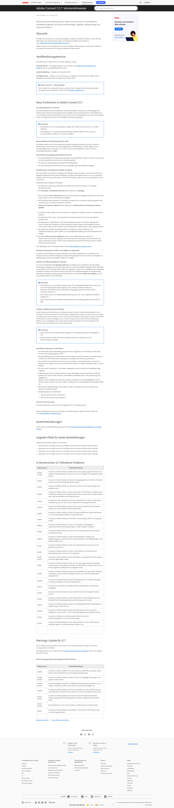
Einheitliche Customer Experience (55, 770)
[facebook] (36, 802)
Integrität (129, 785)
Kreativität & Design (36, 2)
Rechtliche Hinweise (42, 720)
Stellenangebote (130, 768)
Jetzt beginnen (96, 752)
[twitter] (42, 802)
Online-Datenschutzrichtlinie (60, 720)
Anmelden (147, 2)
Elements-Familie (26, 778)
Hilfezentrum (103, 763)
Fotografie (24, 766)
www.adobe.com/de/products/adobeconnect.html (54, 43)
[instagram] (39, 802)
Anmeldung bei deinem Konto (133, 763)
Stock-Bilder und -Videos (27, 780)
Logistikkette (130, 780)
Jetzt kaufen (100, 2)
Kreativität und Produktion (54, 772)
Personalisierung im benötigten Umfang (57, 765)
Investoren (129, 778)
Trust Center (129, 783)
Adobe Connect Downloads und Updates (76, 651)
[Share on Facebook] (81, 735)
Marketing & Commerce (71, 2)
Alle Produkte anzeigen (27, 783)
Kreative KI (24, 763)
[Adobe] (25, 2)
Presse (128, 773)
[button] (140, 2)
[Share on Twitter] (85, 735)
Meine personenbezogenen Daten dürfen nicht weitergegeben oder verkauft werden (132, 802)
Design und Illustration (27, 768)
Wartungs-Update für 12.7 (77, 90)
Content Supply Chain (53, 767)
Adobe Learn (103, 771)
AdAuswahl (149, 805)
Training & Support (87, 2)
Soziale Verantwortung (132, 775)
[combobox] (116, 8)
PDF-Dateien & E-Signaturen (53, 2)
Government (77, 770)
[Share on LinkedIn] (89, 735)
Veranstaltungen (130, 771)
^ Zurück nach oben (133, 744)
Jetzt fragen (70, 752)
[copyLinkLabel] (93, 735)
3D (22, 775)
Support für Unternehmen (106, 773)
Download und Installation (106, 766)
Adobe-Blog (129, 790)
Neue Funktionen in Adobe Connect (80, 246)
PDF (23, 773)
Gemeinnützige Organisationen (81, 767)
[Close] (113, 804)
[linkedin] (45, 802)
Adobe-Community (105, 768)
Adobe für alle (130, 788)
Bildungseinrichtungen (79, 765)
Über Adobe (129, 766)
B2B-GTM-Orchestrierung (53, 775)
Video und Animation (26, 771)
